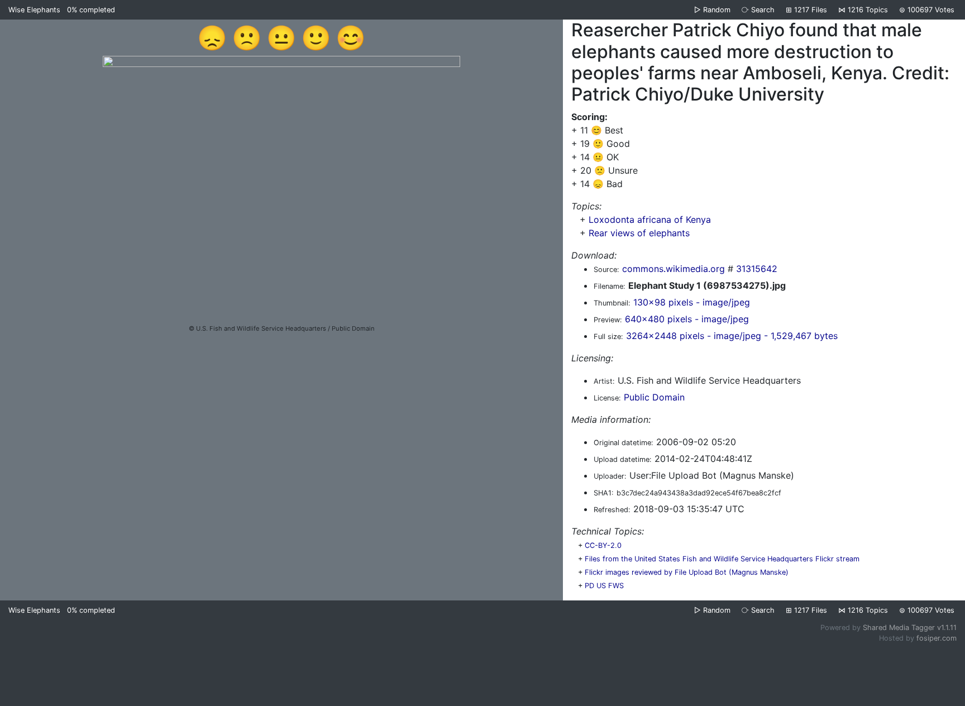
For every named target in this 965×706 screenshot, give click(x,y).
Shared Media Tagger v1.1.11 (910, 627)
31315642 (756, 268)
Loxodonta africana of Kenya (650, 219)
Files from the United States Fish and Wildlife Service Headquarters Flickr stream (722, 559)
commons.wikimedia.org (673, 268)
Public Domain (654, 397)
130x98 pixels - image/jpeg (691, 302)
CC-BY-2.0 (603, 545)
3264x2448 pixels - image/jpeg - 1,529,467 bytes (732, 335)
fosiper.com (936, 638)
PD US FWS (604, 585)
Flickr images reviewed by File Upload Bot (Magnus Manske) (687, 572)
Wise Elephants (34, 10)
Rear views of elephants (639, 232)
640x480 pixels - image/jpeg (687, 319)
